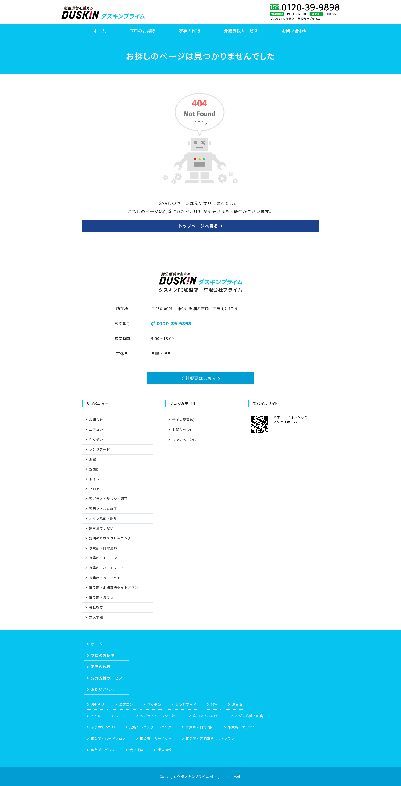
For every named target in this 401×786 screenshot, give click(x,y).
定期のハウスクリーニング (110, 538)
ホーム (100, 31)
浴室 (92, 459)
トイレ (94, 479)
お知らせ (96, 419)
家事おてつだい (101, 528)
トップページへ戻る (198, 226)
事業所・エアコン (103, 557)
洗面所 (94, 469)
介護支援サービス (241, 31)
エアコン (96, 429)
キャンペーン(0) (185, 439)
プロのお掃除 (142, 31)
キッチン (96, 439)
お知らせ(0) (181, 429)
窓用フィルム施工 (103, 508)
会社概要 (96, 607)
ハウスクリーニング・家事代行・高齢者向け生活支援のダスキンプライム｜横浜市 (103, 12)
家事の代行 (189, 31)
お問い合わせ (294, 31)
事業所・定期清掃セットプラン (113, 587)
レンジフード (99, 449)
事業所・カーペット (105, 577)
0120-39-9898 (174, 324)
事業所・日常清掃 (103, 548)
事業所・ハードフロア (106, 567)
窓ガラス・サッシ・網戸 (108, 498)
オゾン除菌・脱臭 (103, 518)
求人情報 (96, 617)
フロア (94, 488)
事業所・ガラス (101, 597)
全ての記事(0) (183, 419)
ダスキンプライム (195, 776)
